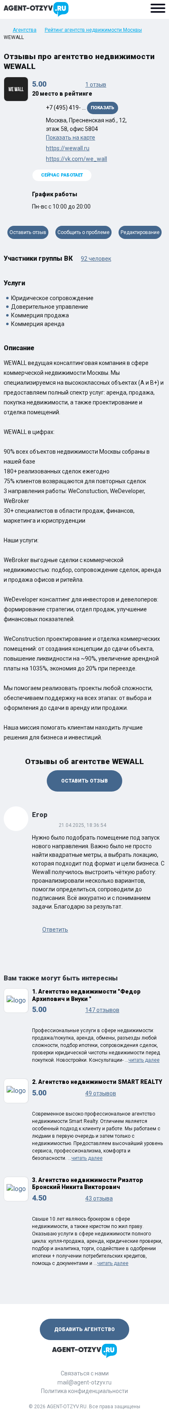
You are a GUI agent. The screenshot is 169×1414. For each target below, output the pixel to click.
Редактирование (140, 232)
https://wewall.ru (67, 148)
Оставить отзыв (27, 232)
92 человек (96, 258)
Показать (102, 107)
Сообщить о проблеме (83, 232)
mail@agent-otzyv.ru (84, 1382)
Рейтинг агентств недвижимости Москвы (93, 30)
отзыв (95, 84)
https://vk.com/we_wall (76, 159)
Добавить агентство (84, 1329)
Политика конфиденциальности (84, 1391)
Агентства (25, 30)
